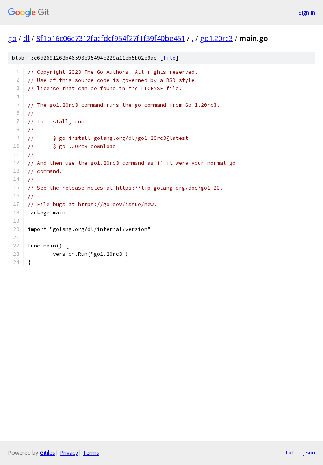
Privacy (69, 452)
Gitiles (47, 452)
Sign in (307, 12)
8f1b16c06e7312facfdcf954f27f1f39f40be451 (110, 38)
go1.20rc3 (216, 38)
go (12, 38)
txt (290, 452)
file (169, 57)
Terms (91, 452)
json (309, 452)
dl (26, 38)
